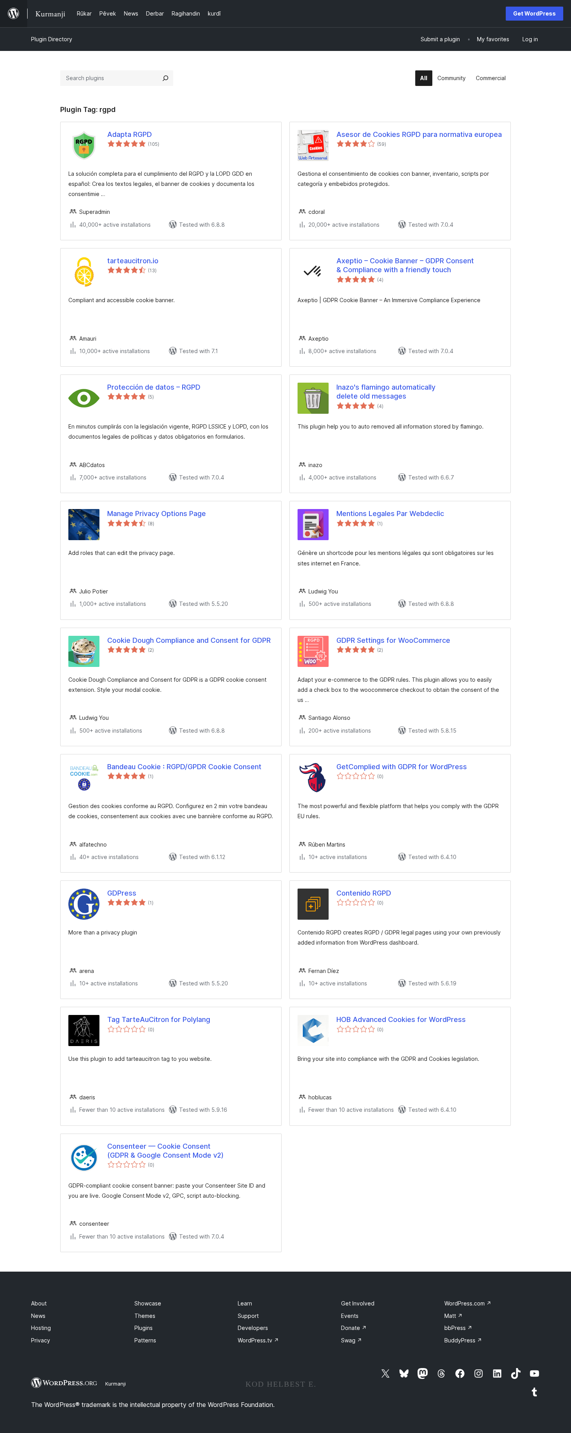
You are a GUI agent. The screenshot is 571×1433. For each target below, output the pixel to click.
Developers (253, 1328)
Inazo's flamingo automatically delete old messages (385, 391)
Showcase (147, 1303)
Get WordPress (534, 13)
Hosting (41, 1328)
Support (248, 1315)
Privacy (40, 1340)
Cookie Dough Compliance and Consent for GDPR (189, 640)
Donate (354, 1328)
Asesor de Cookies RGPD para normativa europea (419, 134)
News (38, 1315)
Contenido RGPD (363, 893)
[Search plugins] (165, 78)
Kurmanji (115, 1384)
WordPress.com (467, 1303)
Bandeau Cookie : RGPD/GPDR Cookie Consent (184, 767)
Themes (144, 1315)
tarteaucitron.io (132, 261)
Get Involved (357, 1303)
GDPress (121, 893)
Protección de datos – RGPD (153, 387)
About (39, 1303)
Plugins (143, 1328)
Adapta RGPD (129, 134)
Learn (245, 1303)
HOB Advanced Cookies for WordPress (401, 1019)
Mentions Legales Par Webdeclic (390, 513)
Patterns (145, 1340)
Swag (351, 1340)
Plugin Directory (51, 39)
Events (350, 1315)
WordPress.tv (258, 1340)
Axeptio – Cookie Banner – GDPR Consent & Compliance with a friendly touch (405, 265)
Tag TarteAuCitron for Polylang (158, 1019)
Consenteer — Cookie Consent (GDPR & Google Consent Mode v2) (165, 1150)
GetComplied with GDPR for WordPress (401, 767)
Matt (453, 1315)
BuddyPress (463, 1340)
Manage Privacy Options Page (156, 513)
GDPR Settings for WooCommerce (393, 640)
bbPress (458, 1328)
